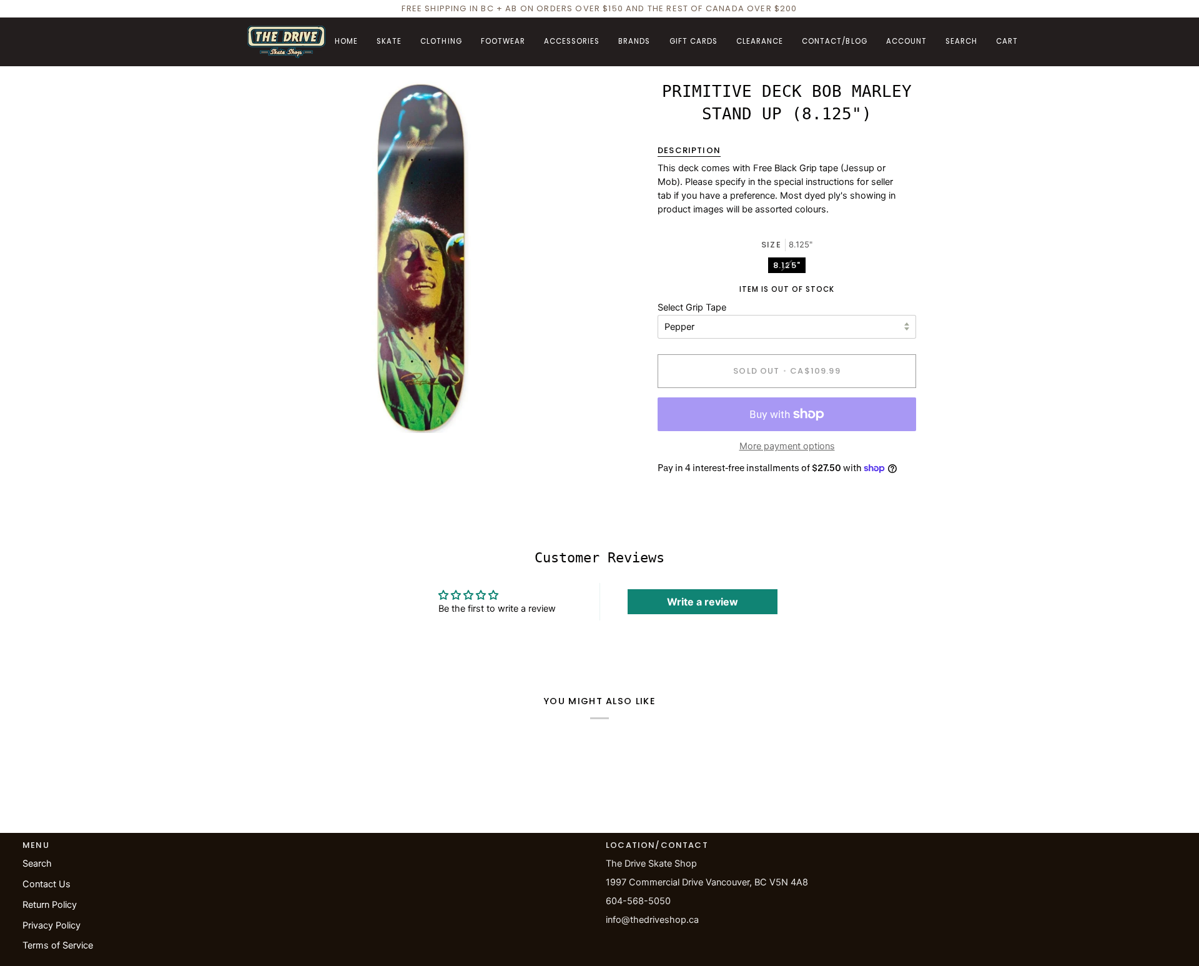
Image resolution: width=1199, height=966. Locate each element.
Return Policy (49, 904)
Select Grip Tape (692, 307)
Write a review (702, 601)
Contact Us (46, 884)
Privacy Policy (51, 925)
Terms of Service (57, 945)
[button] (389, 41)
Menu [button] (35, 845)
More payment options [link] (787, 446)
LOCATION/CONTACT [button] (657, 845)
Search (37, 863)
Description (689, 150)
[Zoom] (271, 410)
